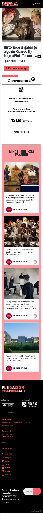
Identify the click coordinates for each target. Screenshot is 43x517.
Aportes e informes (7, 434)
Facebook (7, 461)
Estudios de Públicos (7, 437)
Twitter (7, 464)
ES (36, 4)
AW (41, 511)
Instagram (8, 458)
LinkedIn (7, 471)
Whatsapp (8, 474)
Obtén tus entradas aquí (16, 68)
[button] (36, 56)
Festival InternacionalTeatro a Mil (21, 100)
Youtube (7, 468)
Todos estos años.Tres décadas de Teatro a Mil (21, 110)
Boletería (4, 442)
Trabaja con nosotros (7, 448)
